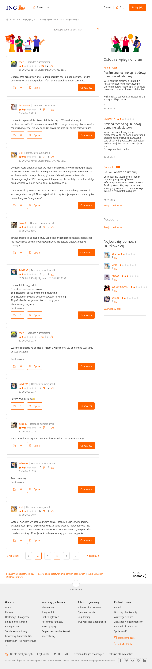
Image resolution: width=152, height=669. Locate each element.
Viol (21, 152)
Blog (122, 7)
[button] (14, 87)
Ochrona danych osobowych (89, 654)
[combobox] (76, 29)
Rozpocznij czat (126, 637)
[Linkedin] (144, 660)
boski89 (23, 223)
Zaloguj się (137, 7)
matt (21, 61)
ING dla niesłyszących (21, 654)
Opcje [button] (37, 87)
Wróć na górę (76, 589)
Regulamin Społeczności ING (20, 573)
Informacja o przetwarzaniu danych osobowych (61, 573)
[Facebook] (120, 660)
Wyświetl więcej (112, 308)
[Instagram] (138, 660)
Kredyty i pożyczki (29, 19)
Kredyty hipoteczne (48, 19)
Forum (107, 7)
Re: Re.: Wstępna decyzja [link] (70, 19)
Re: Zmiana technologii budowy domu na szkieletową (125, 74)
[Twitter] (126, 660)
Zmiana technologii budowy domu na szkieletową (122, 125)
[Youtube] (132, 660)
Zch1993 (23, 270)
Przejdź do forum (113, 205)
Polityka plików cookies (121, 654)
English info (43, 654)
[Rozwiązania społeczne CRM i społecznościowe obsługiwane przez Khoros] (139, 575)
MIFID (57, 654)
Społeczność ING (7, 19)
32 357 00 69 (125, 643)
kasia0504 (24, 105)
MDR (67, 654)
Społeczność (43, 7)
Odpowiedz (86, 87)
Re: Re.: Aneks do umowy (120, 172)
